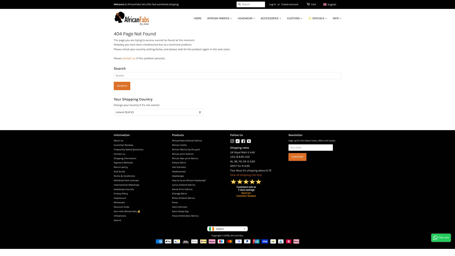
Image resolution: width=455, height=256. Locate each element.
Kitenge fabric (179, 193)
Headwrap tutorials (124, 189)
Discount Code (121, 207)
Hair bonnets (179, 167)
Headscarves (179, 171)
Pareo (175, 202)
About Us (118, 140)
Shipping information (125, 158)
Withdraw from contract (126, 180)
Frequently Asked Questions (128, 149)
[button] (331, 4)
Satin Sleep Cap (180, 211)
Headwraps (178, 176)
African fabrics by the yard (186, 149)
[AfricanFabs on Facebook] (243, 142)
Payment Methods (123, 162)
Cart (313, 4)
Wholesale (119, 202)
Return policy (121, 167)
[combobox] (251, 4)
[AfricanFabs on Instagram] (232, 142)
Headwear (245, 18)
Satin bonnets (179, 207)
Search (117, 220)
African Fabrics (218, 18)
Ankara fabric (179, 162)
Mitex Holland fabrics (183, 198)
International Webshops (126, 184)
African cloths (179, 145)
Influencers (120, 215)
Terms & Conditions (124, 176)
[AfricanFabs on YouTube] (249, 142)
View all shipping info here (246, 175)
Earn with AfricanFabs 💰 (127, 211)
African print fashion (183, 154)
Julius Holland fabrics (183, 184)
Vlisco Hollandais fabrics (185, 215)
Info (336, 18)
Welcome (119, 4)
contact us (128, 58)
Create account (289, 4)
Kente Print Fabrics (182, 189)
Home (198, 18)
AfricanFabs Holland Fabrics (187, 140)
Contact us (119, 154)
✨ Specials (316, 18)
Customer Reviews (123, 145)
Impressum (120, 198)
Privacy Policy (121, 193)
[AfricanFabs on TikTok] (238, 142)
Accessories (270, 18)
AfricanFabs (237, 235)
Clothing (293, 18)
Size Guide (119, 171)
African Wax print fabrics (185, 158)
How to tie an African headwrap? (189, 180)
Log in (272, 4)
